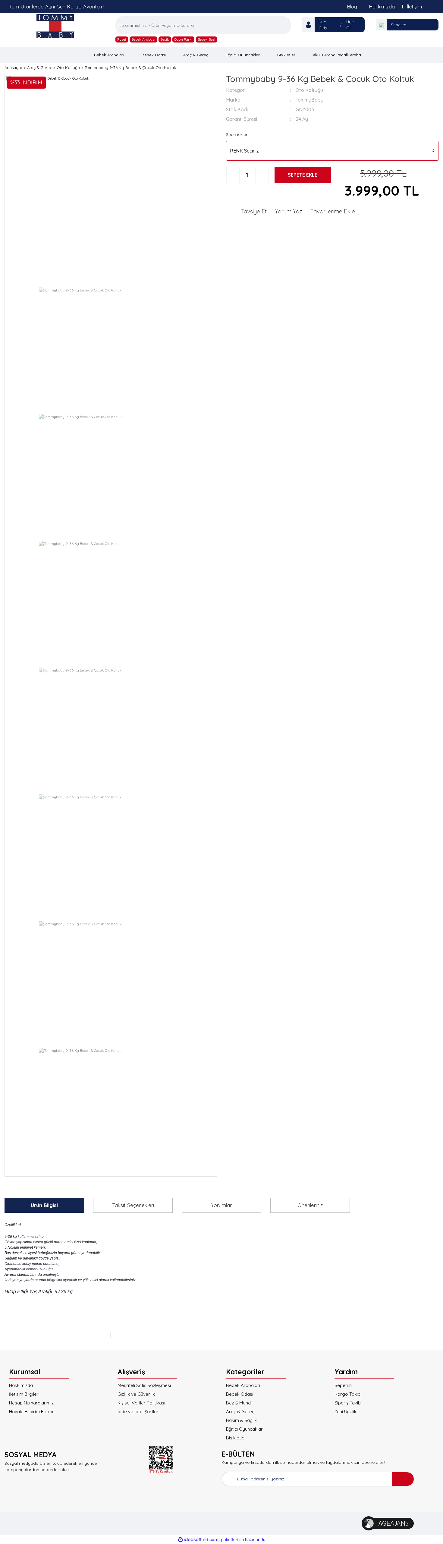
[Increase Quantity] (262, 175)
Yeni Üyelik (346, 1411)
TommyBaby (309, 100)
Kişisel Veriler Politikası (141, 1403)
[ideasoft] (190, 1539)
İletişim (414, 7)
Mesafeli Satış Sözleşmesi (144, 1385)
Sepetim (398, 24)
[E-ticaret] (220, 1539)
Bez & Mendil (239, 1403)
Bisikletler (236, 1438)
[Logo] (55, 26)
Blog (352, 7)
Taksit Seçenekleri (133, 1205)
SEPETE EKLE (302, 175)
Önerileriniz (310, 1205)
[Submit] (403, 1479)
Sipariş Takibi (348, 1403)
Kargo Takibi (348, 1394)
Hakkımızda (382, 7)
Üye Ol (350, 24)
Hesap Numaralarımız (31, 1403)
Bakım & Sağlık (241, 1420)
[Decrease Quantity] (233, 175)
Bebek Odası (239, 1394)
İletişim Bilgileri (24, 1394)
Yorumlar (221, 1205)
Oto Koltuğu (309, 90)
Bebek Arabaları (243, 1385)
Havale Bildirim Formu (32, 1411)
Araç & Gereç (240, 1411)
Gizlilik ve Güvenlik (136, 1394)
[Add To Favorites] (335, 211)
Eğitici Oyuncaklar (244, 1429)
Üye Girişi (323, 24)
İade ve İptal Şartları (138, 1411)
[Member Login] (308, 24)
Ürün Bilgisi (44, 1205)
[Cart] (381, 24)
